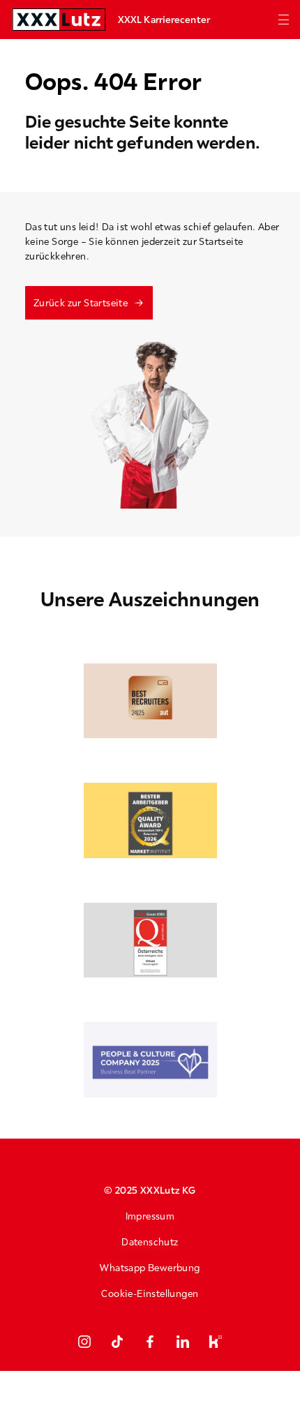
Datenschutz (149, 1242)
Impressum (150, 1216)
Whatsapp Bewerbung (150, 1267)
